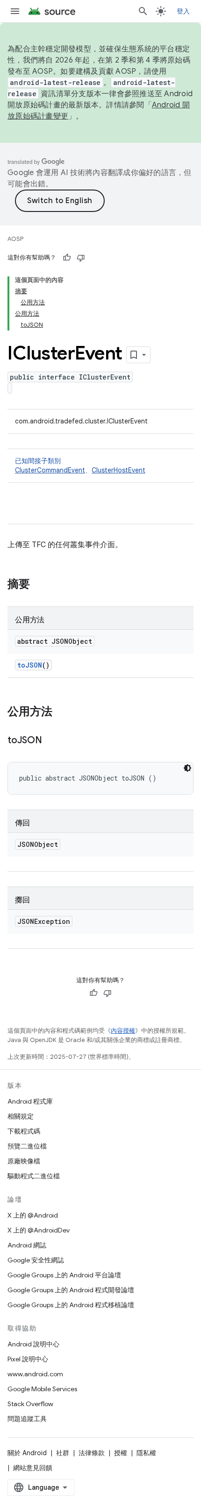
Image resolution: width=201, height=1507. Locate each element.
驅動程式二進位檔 (33, 1176)
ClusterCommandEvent (50, 470)
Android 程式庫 (30, 1101)
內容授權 (123, 1031)
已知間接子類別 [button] (80, 465)
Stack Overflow (30, 1404)
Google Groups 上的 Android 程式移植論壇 (70, 1305)
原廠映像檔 (23, 1161)
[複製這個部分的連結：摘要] (39, 585)
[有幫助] (67, 258)
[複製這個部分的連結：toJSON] (51, 740)
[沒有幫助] (81, 258)
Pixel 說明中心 (27, 1359)
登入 (183, 11)
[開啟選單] (15, 11)
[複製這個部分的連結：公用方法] (61, 712)
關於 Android (27, 1453)
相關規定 (20, 1116)
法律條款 (92, 1453)
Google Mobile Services (42, 1389)
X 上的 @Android (32, 1215)
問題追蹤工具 (27, 1419)
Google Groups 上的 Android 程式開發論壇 (70, 1290)
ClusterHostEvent (118, 470)
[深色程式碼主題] (187, 768)
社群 (62, 1453)
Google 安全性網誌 (35, 1260)
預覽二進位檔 (27, 1146)
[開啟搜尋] (143, 11)
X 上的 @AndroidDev (38, 1230)
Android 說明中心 (33, 1344)
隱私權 (146, 1453)
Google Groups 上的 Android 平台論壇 (64, 1275)
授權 (120, 1453)
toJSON (29, 665)
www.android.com (35, 1374)
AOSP (15, 239)
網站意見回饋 (32, 1468)
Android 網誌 (26, 1245)
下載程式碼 (23, 1131)
